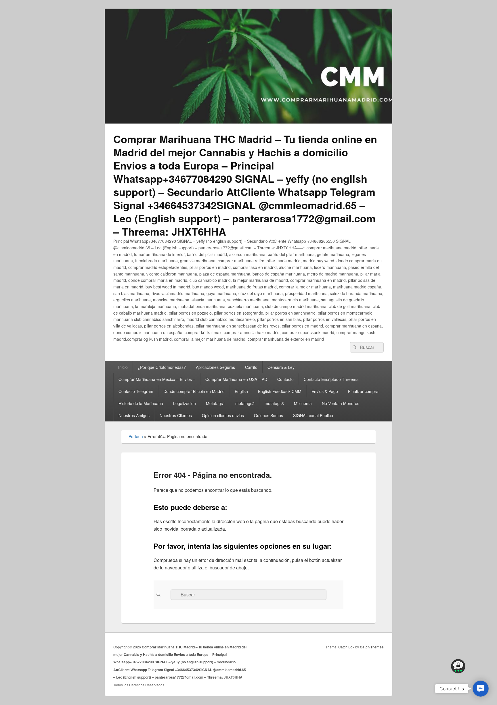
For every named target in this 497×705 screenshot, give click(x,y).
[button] (481, 689)
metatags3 (274, 403)
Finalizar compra (363, 391)
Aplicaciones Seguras (215, 367)
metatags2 (245, 403)
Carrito (251, 367)
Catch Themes (372, 647)
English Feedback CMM (279, 391)
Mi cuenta (303, 403)
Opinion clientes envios (223, 415)
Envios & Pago (324, 391)
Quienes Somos (268, 415)
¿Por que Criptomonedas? (162, 367)
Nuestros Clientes (176, 415)
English (241, 391)
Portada (136, 436)
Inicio (123, 367)
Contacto (285, 379)
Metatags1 (215, 403)
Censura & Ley (281, 367)
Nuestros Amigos (134, 415)
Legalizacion (184, 403)
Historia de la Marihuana (140, 403)
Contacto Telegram (135, 391)
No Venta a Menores (340, 403)
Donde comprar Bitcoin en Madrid (194, 391)
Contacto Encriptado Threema (331, 379)
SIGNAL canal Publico (313, 415)
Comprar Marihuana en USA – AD (236, 379)
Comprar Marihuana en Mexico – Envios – (156, 379)
